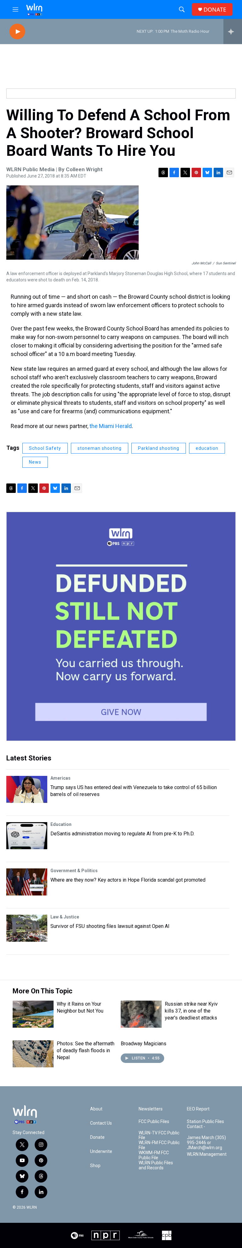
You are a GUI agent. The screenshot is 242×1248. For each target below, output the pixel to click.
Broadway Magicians (143, 1044)
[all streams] (232, 31)
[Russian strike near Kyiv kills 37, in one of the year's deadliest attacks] (141, 1014)
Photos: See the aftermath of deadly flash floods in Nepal (85, 1050)
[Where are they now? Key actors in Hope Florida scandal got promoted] (26, 881)
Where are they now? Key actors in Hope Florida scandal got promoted (127, 880)
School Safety (45, 448)
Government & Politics (74, 870)
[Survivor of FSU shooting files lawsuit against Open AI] (26, 928)
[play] (17, 31)
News (35, 462)
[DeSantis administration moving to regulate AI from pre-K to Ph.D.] (26, 835)
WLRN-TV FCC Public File (159, 1135)
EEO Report (198, 1109)
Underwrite (101, 1151)
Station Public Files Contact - (205, 1124)
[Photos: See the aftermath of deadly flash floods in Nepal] (33, 1053)
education (207, 448)
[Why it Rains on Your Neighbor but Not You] (33, 1014)
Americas (60, 778)
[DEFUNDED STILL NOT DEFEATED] (121, 626)
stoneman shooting (100, 448)
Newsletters (151, 1109)
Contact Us (101, 1123)
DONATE (215, 9)
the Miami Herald (110, 426)
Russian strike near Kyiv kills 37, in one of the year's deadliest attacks (191, 1011)
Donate (97, 1137)
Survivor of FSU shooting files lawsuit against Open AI (110, 926)
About (96, 1109)
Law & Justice (64, 916)
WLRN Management (207, 1154)
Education (61, 824)
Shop (95, 1165)
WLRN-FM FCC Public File (159, 1145)
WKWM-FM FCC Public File (154, 1155)
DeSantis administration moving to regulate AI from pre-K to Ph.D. (122, 834)
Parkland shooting (158, 448)
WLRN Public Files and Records (156, 1165)
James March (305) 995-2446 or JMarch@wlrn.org (206, 1142)
